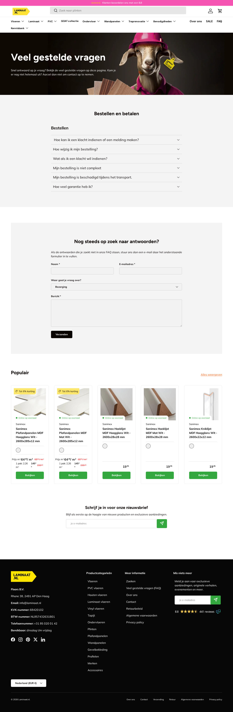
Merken (92, 663)
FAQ (219, 21)
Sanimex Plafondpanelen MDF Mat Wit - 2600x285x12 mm (73, 435)
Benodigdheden (162, 21)
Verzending (158, 699)
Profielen (93, 656)
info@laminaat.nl (30, 603)
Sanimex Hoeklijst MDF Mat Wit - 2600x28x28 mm (157, 433)
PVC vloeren (95, 588)
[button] (220, 11)
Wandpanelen (112, 21)
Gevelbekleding (97, 649)
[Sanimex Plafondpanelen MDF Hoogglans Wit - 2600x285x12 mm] (30, 404)
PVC (50, 21)
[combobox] (118, 10)
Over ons (196, 21)
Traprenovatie (137, 21)
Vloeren (15, 21)
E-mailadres (126, 264)
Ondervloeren (96, 622)
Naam (54, 264)
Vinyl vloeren (96, 608)
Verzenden (62, 334)
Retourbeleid (134, 608)
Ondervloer (89, 21)
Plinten (92, 629)
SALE (209, 21)
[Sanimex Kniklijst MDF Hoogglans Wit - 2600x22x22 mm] (203, 404)
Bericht (55, 296)
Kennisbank (17, 28)
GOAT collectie (69, 21)
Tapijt (91, 615)
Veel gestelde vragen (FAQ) (143, 588)
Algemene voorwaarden (141, 615)
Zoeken (130, 581)
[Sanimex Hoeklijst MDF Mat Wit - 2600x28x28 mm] (160, 404)
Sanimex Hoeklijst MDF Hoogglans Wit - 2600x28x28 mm (116, 433)
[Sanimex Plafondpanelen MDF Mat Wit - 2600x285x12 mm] (73, 404)
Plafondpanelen (98, 636)
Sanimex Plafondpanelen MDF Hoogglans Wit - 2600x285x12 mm (29, 435)
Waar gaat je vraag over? (66, 280)
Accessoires (95, 670)
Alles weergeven (211, 374)
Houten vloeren (97, 595)
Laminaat (33, 21)
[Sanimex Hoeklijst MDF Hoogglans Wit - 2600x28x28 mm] (116, 404)
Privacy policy (135, 622)
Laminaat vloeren (99, 601)
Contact (131, 601)
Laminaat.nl (24, 699)
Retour (172, 699)
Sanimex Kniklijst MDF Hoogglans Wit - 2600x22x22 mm (203, 433)
